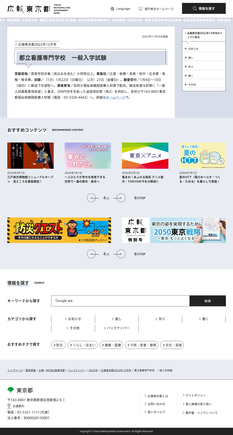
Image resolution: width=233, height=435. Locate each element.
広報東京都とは (158, 396)
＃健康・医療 (111, 345)
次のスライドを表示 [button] (119, 197)
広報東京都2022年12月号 (37, 44)
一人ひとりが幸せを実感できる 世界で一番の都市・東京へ (86, 179)
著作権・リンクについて (201, 412)
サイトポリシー (195, 395)
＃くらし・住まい (83, 345)
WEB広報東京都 (55, 370)
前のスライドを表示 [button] (93, 197)
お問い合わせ (156, 404)
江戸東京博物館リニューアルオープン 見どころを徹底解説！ (30, 179)
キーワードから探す (23, 301)
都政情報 (30, 370)
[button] (204, 8)
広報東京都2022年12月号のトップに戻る (204, 35)
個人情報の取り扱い (198, 404)
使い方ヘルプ (156, 412)
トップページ (14, 370)
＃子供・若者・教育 (141, 345)
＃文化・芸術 (172, 345)
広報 (41, 370)
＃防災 (58, 345)
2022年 (93, 370)
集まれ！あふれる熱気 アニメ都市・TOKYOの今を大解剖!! (142, 179)
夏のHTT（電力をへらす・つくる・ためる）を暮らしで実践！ (200, 179)
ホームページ (115, 97)
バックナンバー (77, 370)
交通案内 (18, 406)
